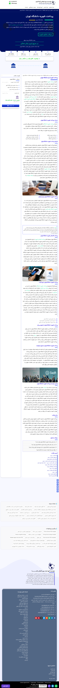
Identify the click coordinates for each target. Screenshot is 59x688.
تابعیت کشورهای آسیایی (51, 546)
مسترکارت (55, 292)
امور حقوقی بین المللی (23, 603)
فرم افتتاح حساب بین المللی (22, 650)
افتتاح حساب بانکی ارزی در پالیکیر (28, 518)
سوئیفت (55, 227)
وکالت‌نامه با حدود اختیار (30, 537)
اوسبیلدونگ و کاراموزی (23, 641)
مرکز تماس (46, 7)
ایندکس (26, 660)
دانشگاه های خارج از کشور (30, 99)
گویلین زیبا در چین (53, 468)
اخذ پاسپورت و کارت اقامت (22, 597)
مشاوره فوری (5, 686)
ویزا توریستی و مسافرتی (23, 609)
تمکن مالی (26, 616)
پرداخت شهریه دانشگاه (30, 10)
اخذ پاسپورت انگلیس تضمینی (50, 515)
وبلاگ (27, 658)
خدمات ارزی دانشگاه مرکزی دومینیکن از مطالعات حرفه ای (45, 509)
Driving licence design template (49, 534)
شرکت (44, 387)
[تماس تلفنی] (49, 686)
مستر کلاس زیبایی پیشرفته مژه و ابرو (21, 540)
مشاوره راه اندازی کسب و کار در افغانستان (14, 506)
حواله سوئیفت (30, 175)
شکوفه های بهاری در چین (52, 470)
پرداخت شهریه (50, 82)
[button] (40, 442)
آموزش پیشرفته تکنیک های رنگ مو (49, 543)
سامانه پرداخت (25, 654)
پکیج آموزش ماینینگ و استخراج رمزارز (37, 540)
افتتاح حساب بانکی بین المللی (22, 606)
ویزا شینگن (25, 619)
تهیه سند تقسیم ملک (30, 546)
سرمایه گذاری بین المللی (23, 611)
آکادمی (26, 642)
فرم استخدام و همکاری (23, 647)
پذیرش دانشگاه (25, 623)
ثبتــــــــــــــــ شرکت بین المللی (22, 595)
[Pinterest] (39, 618)
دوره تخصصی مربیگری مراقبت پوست (33, 543)
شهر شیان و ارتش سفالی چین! (51, 464)
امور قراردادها (39, 7)
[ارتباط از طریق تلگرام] (52, 686)
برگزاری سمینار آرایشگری (51, 540)
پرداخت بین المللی (44, 288)
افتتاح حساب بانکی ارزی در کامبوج (12, 509)
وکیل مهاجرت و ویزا (24, 614)
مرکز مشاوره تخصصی (24, 646)
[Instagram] (41, 618)
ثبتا (43, 22)
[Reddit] (47, 618)
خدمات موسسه (39, 10)
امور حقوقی (39, 537)
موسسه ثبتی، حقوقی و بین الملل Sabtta (50, 10)
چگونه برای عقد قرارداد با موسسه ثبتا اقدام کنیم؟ (46, 450)
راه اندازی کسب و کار (24, 633)
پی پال (35, 335)
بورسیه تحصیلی (25, 598)
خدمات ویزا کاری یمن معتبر (12, 512)
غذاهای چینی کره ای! (53, 475)
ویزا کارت (27, 290)
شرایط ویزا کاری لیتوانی (51, 506)
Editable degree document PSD (16, 537)
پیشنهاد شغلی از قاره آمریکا (19, 543)
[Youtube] (36, 618)
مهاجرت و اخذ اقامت (24, 612)
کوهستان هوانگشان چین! (52, 466)
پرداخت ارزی (29, 112)
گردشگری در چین (53, 455)
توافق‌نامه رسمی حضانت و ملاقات (34, 534)
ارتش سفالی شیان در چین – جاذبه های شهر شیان (47, 463)
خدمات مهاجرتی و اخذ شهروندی (18, 546)
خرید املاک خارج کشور (23, 604)
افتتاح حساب (40, 246)
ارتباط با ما (26, 655)
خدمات (26, 7)
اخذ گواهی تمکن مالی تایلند (39, 506)
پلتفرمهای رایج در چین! (52, 474)
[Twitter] (44, 618)
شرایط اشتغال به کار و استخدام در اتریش (34, 515)
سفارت (26, 631)
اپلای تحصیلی (25, 635)
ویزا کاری (26, 620)
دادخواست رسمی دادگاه (37, 531)
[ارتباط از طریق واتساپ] (56, 686)
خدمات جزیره (25, 638)
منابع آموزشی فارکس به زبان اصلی (24, 531)
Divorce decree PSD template (50, 531)
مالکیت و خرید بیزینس (23, 628)
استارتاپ (26, 627)
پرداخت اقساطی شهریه (40, 239)
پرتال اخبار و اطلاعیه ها (23, 657)
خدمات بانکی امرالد (28, 506)
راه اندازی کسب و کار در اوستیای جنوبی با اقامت (46, 518)
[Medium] (49, 618)
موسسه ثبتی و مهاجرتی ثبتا (16, 25)
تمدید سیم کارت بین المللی (22, 649)
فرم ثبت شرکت (25, 652)
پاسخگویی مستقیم (43, 686)
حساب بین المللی (33, 97)
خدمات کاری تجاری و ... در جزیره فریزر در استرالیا (29, 512)
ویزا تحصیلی (25, 622)
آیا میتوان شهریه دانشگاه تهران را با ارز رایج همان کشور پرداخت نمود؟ (42, 447)
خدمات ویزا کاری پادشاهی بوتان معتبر (48, 512)
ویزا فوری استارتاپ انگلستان (26, 509)
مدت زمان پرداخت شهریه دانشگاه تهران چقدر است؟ (46, 442)
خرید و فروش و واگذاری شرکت (22, 639)
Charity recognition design (20, 534)
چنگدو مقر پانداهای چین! (52, 459)
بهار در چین (54, 472)
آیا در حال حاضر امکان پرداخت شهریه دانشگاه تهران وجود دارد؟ (44, 444)
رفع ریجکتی (25, 630)
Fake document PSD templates (49, 537)
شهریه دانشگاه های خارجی (51, 209)
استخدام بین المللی (24, 601)
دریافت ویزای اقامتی (41, 546)
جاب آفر (26, 636)
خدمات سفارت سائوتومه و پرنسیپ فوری (16, 515)
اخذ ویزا (26, 608)
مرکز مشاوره (51, 7)
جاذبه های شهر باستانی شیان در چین (50, 461)
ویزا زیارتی (26, 625)
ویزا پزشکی (26, 617)
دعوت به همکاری (32, 7)
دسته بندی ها (52, 678)
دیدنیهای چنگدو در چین (52, 457)
